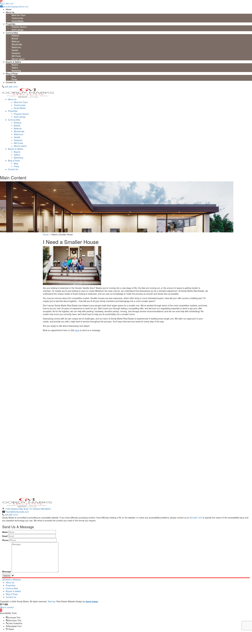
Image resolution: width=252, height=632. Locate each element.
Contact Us (11, 82)
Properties (10, 23)
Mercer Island (18, 58)
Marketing (16, 70)
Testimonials (17, 18)
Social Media (17, 21)
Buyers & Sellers (13, 61)
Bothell (15, 38)
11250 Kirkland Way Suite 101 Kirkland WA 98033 (28, 508)
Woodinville (17, 44)
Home (8, 9)
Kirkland (15, 35)
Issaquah (16, 53)
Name (5, 532)
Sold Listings (17, 29)
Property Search (19, 26)
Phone (5, 540)
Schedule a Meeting (11, 579)
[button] (1, 610)
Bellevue (16, 41)
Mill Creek (16, 56)
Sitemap (51, 601)
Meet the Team (19, 15)
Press (14, 79)
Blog (14, 76)
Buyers (15, 64)
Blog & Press (12, 73)
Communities (12, 32)
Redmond (16, 47)
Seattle (15, 50)
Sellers (15, 67)
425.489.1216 (11, 86)
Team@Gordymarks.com (17, 511)
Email (5, 536)
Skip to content (7, 607)
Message (6, 571)
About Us (10, 12)
